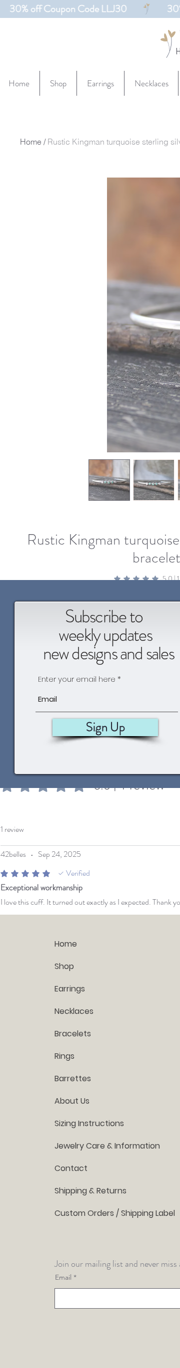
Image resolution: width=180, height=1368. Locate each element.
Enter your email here (77, 679)
